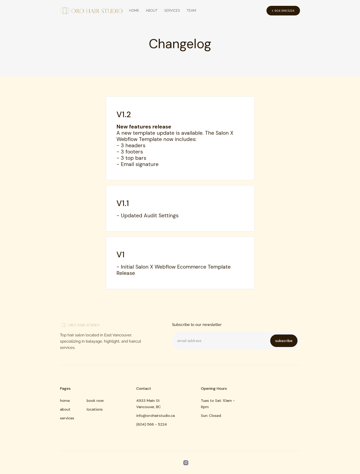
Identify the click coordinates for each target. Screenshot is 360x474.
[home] (91, 10)
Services (172, 11)
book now (95, 400)
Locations (95, 409)
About (152, 11)
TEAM (191, 11)
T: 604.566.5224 (283, 11)
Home (134, 11)
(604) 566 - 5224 (151, 424)
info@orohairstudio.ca (155, 415)
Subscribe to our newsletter (197, 324)
